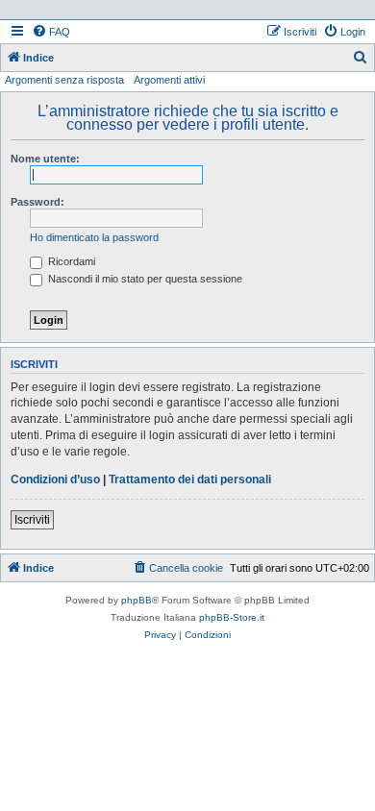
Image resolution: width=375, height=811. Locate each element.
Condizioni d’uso (55, 479)
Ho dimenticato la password (94, 237)
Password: (37, 202)
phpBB (136, 600)
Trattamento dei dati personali (190, 479)
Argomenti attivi (169, 80)
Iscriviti (32, 520)
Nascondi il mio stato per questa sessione (143, 278)
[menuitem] (51, 31)
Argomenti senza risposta (64, 80)
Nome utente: (45, 158)
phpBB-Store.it (231, 617)
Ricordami (70, 261)
